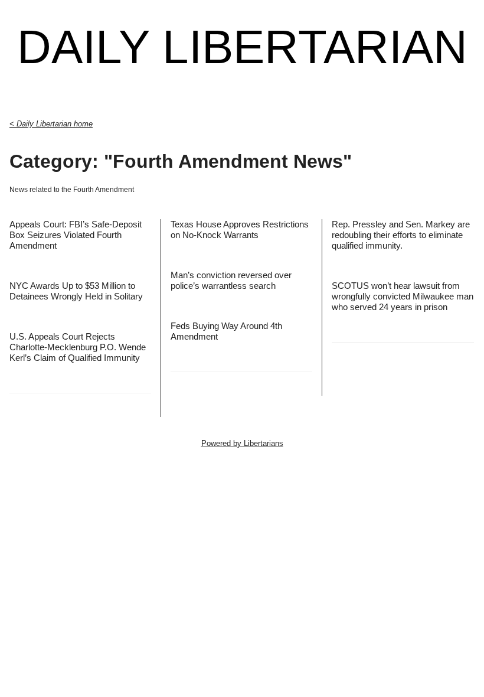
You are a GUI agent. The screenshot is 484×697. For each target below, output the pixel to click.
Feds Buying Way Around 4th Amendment (226, 331)
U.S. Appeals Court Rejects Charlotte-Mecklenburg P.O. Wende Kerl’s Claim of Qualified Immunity (77, 347)
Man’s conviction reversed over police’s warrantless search (231, 280)
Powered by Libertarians (242, 443)
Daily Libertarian (242, 47)
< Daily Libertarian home (51, 123)
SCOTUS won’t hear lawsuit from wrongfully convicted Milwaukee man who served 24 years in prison (402, 296)
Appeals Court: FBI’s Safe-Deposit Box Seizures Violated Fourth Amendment (75, 234)
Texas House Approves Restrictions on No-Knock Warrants (240, 229)
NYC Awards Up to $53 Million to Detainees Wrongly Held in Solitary (76, 291)
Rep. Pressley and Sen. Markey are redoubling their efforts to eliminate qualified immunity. (401, 234)
